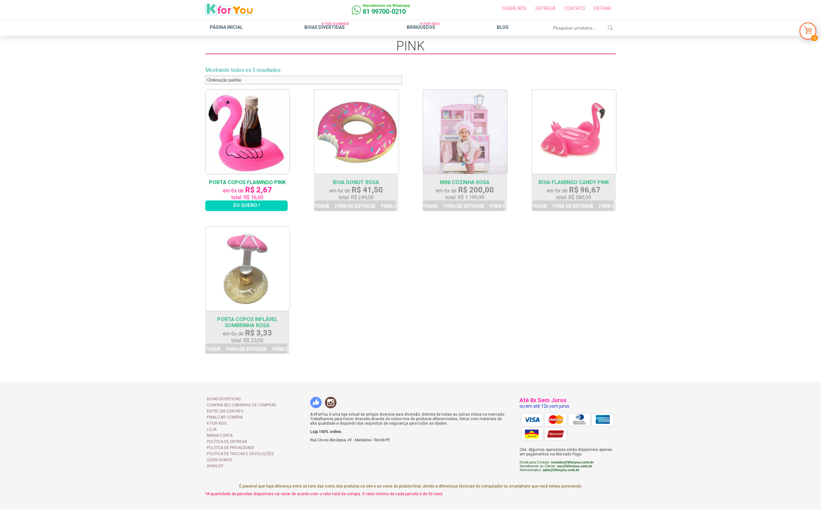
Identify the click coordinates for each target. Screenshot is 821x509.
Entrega (545, 8)
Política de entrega (227, 441)
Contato (574, 8)
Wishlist (215, 466)
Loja (211, 429)
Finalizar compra (224, 417)
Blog (503, 27)
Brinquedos (421, 27)
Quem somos (219, 460)
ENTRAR (602, 8)
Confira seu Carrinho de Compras (241, 405)
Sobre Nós (514, 8)
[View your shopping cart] (807, 33)
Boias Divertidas (324, 27)
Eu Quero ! (246, 205)
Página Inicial (226, 27)
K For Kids (216, 423)
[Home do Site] (229, 12)
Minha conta (220, 435)
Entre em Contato (225, 411)
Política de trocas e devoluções (240, 454)
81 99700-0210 (384, 11)
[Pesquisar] (610, 28)
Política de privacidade (230, 447)
